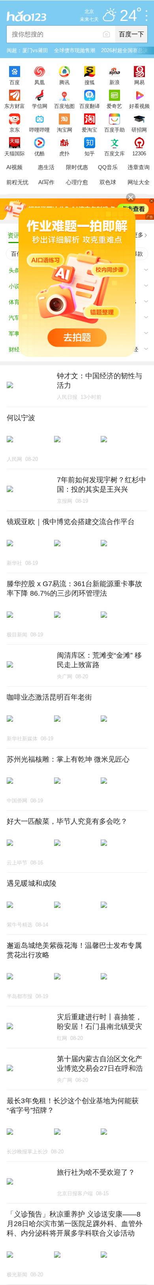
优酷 (39, 153)
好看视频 (139, 106)
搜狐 (90, 82)
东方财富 (14, 106)
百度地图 (64, 106)
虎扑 (64, 153)
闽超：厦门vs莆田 (27, 50)
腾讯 (64, 82)
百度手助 (114, 129)
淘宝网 (64, 129)
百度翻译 (89, 106)
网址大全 (139, 182)
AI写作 (46, 182)
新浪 (114, 82)
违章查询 (139, 167)
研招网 (139, 129)
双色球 (108, 182)
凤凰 (39, 82)
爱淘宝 (89, 129)
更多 (137, 235)
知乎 (90, 153)
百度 (14, 82)
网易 (139, 82)
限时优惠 (77, 167)
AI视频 (14, 167)
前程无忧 (17, 182)
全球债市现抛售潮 (74, 50)
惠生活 (46, 167)
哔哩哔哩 (39, 129)
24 (128, 16)
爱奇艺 (114, 106)
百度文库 (114, 153)
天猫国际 (14, 153)
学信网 (39, 106)
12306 (139, 153)
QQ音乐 (108, 167)
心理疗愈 (77, 182)
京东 (14, 129)
